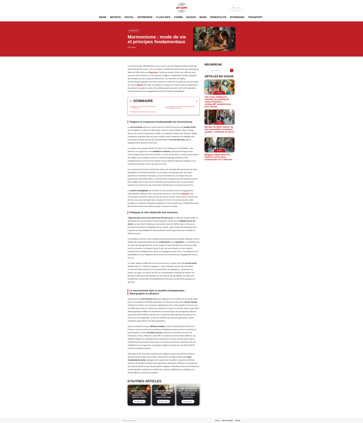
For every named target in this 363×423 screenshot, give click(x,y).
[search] (233, 7)
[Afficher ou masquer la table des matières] (175, 101)
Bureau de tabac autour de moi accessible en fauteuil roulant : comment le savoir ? (219, 130)
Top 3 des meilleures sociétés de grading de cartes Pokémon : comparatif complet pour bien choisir (218, 102)
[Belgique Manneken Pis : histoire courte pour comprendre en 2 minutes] (219, 144)
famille (140, 85)
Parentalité (133, 30)
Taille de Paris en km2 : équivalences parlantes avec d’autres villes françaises (188, 393)
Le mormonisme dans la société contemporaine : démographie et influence (181, 107)
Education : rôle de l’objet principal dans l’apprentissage (163, 394)
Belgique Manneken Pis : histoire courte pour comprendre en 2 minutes (218, 157)
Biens (219, 123)
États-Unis (153, 72)
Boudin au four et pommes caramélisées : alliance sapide (139, 394)
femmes (185, 193)
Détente (219, 93)
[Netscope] (181, 7)
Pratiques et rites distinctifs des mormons (144, 112)
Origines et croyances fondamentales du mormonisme (144, 107)
